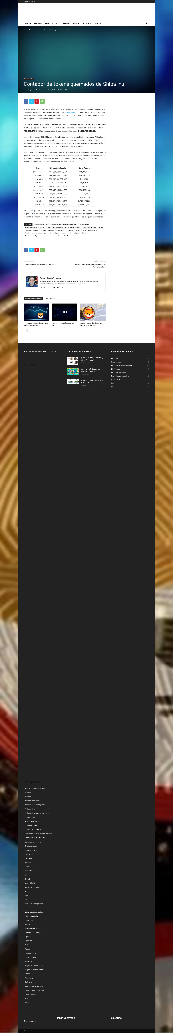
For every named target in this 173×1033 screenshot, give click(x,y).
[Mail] (59, 287)
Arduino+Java (30, 809)
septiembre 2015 (30, 597)
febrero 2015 (29, 621)
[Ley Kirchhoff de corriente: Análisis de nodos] (73, 371)
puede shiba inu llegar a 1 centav (93, 227)
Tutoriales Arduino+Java (34, 990)
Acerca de (87, 23)
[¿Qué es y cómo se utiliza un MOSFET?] (73, 381)
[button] (146, 23)
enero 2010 (28, 770)
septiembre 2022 (30, 441)
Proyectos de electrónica (34, 969)
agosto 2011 (28, 763)
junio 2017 (28, 537)
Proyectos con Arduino (33, 965)
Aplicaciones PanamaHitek (35, 788)
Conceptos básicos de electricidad (38, 833)
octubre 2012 (29, 717)
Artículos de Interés (32, 821)
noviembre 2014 (30, 632)
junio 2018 (28, 508)
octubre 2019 (29, 484)
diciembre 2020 (30, 466)
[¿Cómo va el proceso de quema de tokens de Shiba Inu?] (36, 312)
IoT (26, 891)
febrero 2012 (29, 742)
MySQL (27, 937)
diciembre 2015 (30, 586)
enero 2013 (28, 710)
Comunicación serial (33, 829)
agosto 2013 (28, 685)
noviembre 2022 (30, 438)
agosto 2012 (28, 720)
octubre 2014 (29, 636)
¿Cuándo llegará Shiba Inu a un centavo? (39, 264)
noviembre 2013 (30, 674)
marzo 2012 (28, 738)
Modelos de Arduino (33, 932)
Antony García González (34, 90)
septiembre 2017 (30, 526)
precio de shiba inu (74, 227)
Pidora (27, 949)
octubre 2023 (29, 402)
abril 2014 (28, 657)
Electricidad (29, 854)
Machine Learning (71, 23)
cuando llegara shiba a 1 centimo (35, 227)
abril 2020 (28, 477)
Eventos (28, 862)
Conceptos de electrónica (35, 838)
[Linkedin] (55, 287)
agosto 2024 (28, 385)
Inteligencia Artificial (33, 887)
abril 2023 (28, 420)
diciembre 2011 (30, 749)
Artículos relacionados (33, 299)
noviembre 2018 (30, 498)
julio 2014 (27, 646)
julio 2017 (27, 533)
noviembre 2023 (30, 399)
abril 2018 (28, 512)
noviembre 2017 (30, 523)
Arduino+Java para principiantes (37, 813)
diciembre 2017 (30, 519)
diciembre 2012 (30, 713)
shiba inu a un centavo (90, 230)
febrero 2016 (29, 579)
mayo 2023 (28, 417)
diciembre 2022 (30, 434)
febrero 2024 (29, 388)
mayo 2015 (28, 611)
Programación (30, 957)
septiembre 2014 (30, 639)
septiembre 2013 (30, 682)
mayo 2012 (28, 731)
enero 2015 (28, 625)
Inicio (28, 23)
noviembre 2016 (30, 554)
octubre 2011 (29, 756)
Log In (98, 23)
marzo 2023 (28, 424)
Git (26, 875)
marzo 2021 (28, 459)
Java (47, 23)
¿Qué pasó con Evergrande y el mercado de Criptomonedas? (89, 265)
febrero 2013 (29, 706)
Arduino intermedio (32, 801)
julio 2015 (27, 604)
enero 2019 (28, 494)
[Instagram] (50, 287)
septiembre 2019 (30, 487)
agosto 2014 (28, 643)
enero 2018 (28, 515)
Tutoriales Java (30, 994)
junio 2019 (28, 491)
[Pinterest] (36, 101)
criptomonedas (84, 224)
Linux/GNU (29, 920)
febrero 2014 (29, 664)
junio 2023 (28, 413)
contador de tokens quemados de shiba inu (63, 224)
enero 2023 (28, 431)
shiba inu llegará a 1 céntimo (78, 233)
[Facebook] (26, 101)
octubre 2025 (29, 374)
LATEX (27, 908)
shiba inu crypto (41, 233)
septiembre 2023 (30, 406)
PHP (26, 945)
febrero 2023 (29, 427)
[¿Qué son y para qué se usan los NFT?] (64, 312)
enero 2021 (28, 463)
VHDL (27, 1002)
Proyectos (28, 961)
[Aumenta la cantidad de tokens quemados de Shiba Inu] (93, 312)
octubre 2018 (29, 501)
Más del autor (50, 299)
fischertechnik (30, 871)
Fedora (27, 866)
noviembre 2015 (30, 590)
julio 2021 (27, 455)
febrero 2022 (29, 445)
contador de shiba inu (41, 224)
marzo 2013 (28, 703)
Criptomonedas (34, 30)
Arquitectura (30, 817)
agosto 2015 (28, 600)
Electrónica (29, 858)
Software (28, 982)
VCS (26, 998)
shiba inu (51, 230)
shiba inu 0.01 (60, 230)
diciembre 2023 (30, 395)
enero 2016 (28, 583)
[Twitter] (31, 101)
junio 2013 (28, 692)
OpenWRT (29, 941)
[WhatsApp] (42, 101)
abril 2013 (28, 699)
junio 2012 (28, 727)
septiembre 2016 (30, 561)
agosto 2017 (28, 530)
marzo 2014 (28, 660)
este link (30, 210)
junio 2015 (28, 607)
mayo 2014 (28, 653)
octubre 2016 (29, 558)
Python (55, 23)
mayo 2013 (28, 696)
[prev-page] (25, 330)
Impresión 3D (30, 883)
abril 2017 (28, 544)
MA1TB (27, 924)
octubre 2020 (29, 470)
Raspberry (29, 978)
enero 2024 (28, 392)
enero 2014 (28, 667)
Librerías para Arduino (34, 912)
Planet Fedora (30, 953)
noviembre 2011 (30, 752)
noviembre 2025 (30, 371)
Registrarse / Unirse (29, 1)
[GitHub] (46, 287)
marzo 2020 (28, 480)
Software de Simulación (34, 986)
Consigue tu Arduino (33, 842)
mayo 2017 (28, 540)
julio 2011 (27, 766)
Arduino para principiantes (35, 805)
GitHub (27, 879)
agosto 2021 (28, 452)
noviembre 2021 (30, 448)
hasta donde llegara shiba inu (57, 227)
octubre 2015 (29, 593)
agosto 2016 (28, 565)
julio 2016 (27, 568)
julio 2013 (27, 689)
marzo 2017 (28, 547)
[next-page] (28, 330)
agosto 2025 (28, 378)
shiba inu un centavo (54, 236)
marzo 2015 (28, 618)
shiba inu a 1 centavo (74, 230)
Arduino (38, 23)
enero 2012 (28, 745)
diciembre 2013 (30, 671)
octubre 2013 (29, 678)
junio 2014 (28, 650)
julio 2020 (27, 473)
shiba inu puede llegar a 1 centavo (35, 236)
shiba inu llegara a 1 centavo (57, 233)
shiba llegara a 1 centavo (71, 236)
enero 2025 (28, 381)
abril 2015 (28, 614)
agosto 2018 (28, 505)
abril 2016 (28, 576)
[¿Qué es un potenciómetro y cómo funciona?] (72, 361)
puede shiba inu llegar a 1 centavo (35, 230)
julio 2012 (27, 724)
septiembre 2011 (30, 759)
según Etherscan (72, 112)
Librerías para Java (32, 916)
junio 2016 (28, 572)
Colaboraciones (31, 825)
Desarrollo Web (31, 850)
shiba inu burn (29, 233)
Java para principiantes (34, 904)
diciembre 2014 (30, 629)
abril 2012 (28, 734)
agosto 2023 (28, 410)
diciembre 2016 (30, 551)
